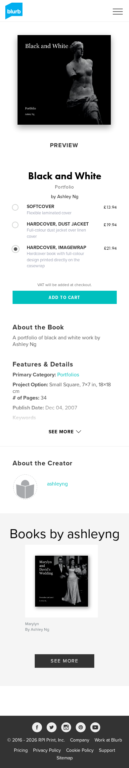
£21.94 (110, 248)
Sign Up (92, 11)
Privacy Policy (47, 750)
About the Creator (42, 463)
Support (107, 750)
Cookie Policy (80, 750)
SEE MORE (64, 661)
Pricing (21, 750)
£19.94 (110, 225)
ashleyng (57, 484)
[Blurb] (12, 13)
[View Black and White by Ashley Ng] (64, 80)
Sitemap (65, 758)
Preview (64, 145)
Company (79, 740)
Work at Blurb (108, 740)
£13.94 (110, 207)
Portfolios (68, 374)
